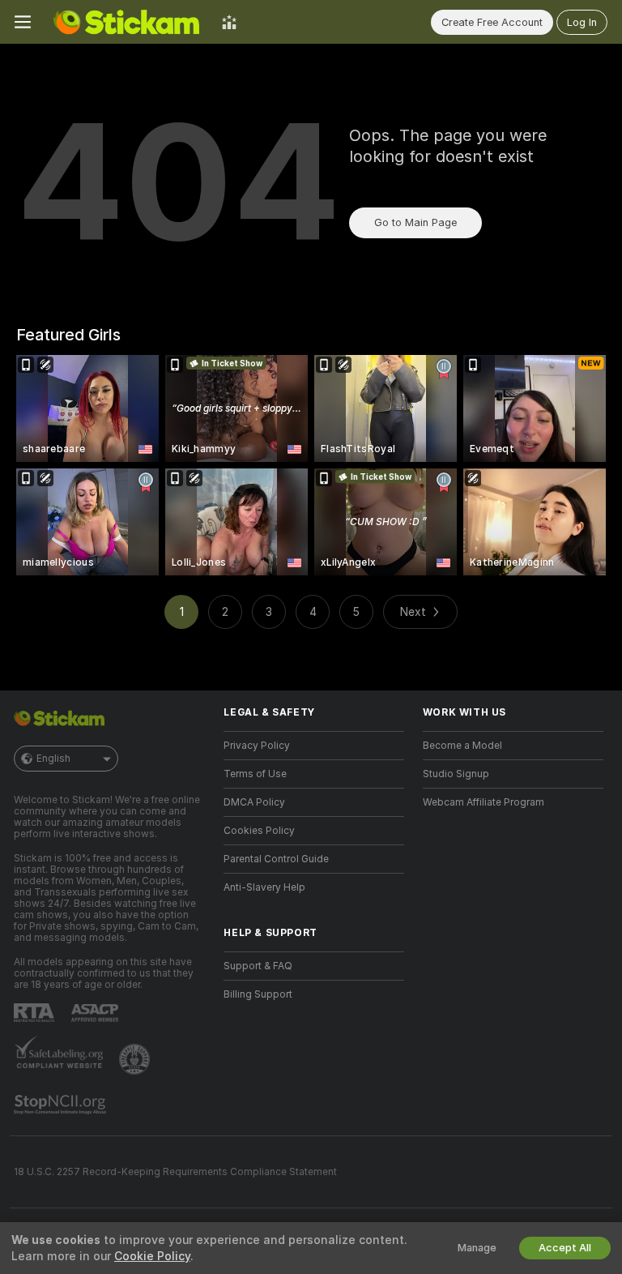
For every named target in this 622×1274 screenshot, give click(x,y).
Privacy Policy (257, 745)
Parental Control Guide (276, 859)
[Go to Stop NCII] (61, 1104)
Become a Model (462, 745)
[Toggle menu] (22, 22)
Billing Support (258, 994)
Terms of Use (255, 774)
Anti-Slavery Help (264, 887)
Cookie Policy (152, 1256)
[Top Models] (229, 22)
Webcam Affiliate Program (483, 802)
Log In (582, 22)
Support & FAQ (258, 966)
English (53, 758)
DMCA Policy (254, 802)
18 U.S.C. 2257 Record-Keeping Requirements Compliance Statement (175, 1172)
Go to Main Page (415, 222)
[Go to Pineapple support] (136, 1059)
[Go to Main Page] (126, 22)
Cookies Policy (259, 830)
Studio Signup (456, 774)
